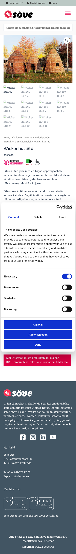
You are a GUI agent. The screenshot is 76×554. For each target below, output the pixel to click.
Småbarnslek (24, 141)
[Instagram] (33, 437)
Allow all (38, 324)
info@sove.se (21, 476)
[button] (66, 40)
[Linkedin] (43, 437)
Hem (6, 137)
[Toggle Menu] (68, 13)
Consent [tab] (13, 217)
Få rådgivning (37, 3)
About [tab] (62, 217)
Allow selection (38, 334)
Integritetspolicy (32, 541)
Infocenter (14, 3)
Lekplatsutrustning (22, 137)
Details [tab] (38, 217)
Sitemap (49, 541)
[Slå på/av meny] (21, 2)
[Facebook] (23, 437)
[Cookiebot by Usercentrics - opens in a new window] (56, 207)
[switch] (67, 287)
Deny (38, 344)
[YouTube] (53, 437)
